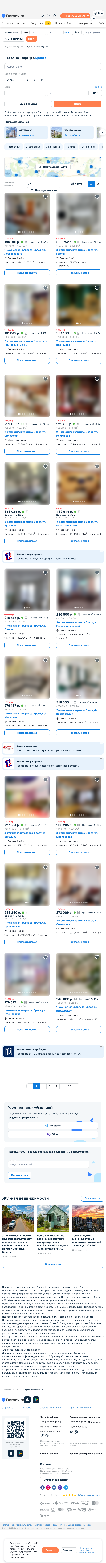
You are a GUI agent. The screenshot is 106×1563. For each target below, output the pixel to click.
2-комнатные (33, 146)
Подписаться (19, 1300)
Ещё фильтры (28, 103)
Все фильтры (15, 38)
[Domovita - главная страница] (13, 16)
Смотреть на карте (55, 166)
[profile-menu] (93, 18)
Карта (78, 183)
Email (12, 1286)
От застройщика (26, 135)
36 (69, 1086)
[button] (27, 214)
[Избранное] (48, 15)
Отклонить (69, 1550)
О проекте (7, 1533)
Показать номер (27, 272)
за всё (68, 32)
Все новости (92, 1323)
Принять (50, 1550)
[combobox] (85, 32)
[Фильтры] (42, 15)
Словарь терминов (50, 1533)
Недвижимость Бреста (13, 47)
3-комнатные (53, 146)
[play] (36, 1525)
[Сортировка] (30, 184)
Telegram (55, 1250)
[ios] (27, 1525)
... (63, 1086)
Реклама (26, 1533)
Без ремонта (89, 146)
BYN (76, 32)
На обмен (71, 146)
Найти (31, 38)
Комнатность (12, 32)
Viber (55, 1259)
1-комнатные (14, 146)
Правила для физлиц (81, 1533)
